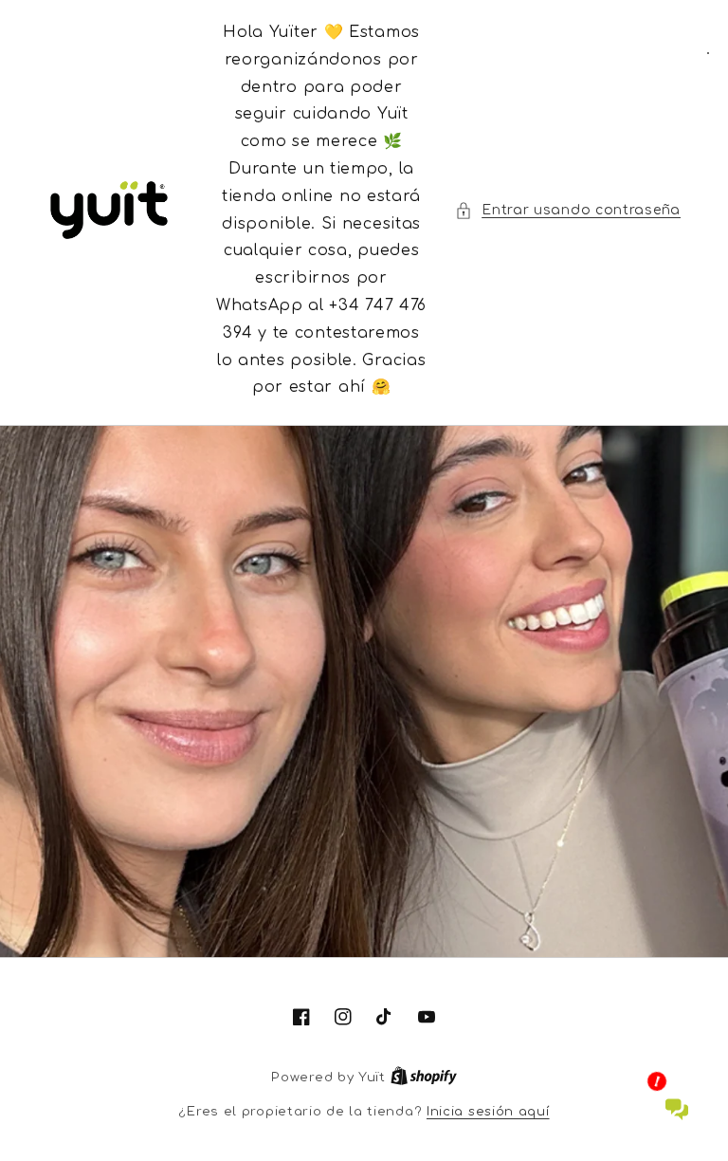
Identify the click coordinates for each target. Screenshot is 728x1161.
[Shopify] (424, 1077)
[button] (568, 210)
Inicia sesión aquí (488, 1111)
